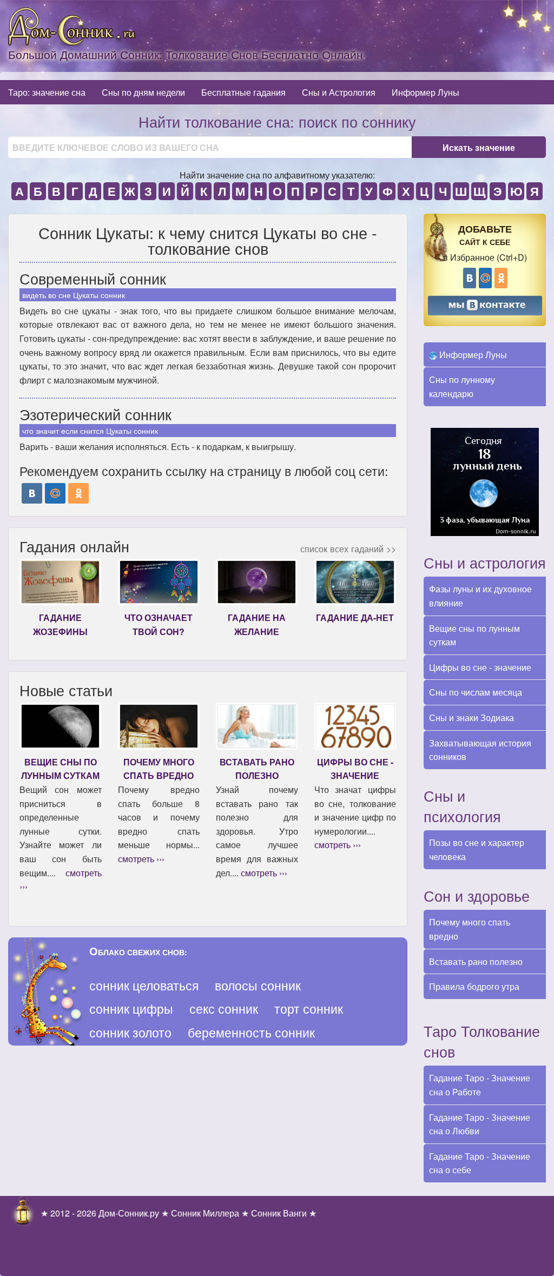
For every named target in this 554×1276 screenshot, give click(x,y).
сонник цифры (131, 1008)
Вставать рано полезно (476, 961)
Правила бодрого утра (474, 986)
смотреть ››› (141, 858)
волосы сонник (258, 985)
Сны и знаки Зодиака (471, 717)
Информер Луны (425, 92)
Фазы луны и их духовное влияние (480, 596)
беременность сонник (251, 1032)
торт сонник (308, 1008)
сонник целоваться (144, 985)
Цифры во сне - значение (480, 667)
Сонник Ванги (279, 1213)
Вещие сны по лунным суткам (474, 635)
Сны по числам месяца (475, 692)
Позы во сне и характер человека (476, 849)
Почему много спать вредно (469, 929)
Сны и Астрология (338, 92)
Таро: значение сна (46, 92)
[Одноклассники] (78, 493)
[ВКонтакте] (32, 493)
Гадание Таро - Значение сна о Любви (479, 1124)
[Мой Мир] (55, 493)
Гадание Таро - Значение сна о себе (479, 1163)
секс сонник (223, 1008)
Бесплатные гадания (243, 92)
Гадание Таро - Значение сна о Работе (479, 1085)
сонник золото (130, 1032)
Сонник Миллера (205, 1213)
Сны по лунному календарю (462, 386)
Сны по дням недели (143, 92)
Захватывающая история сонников (480, 750)
